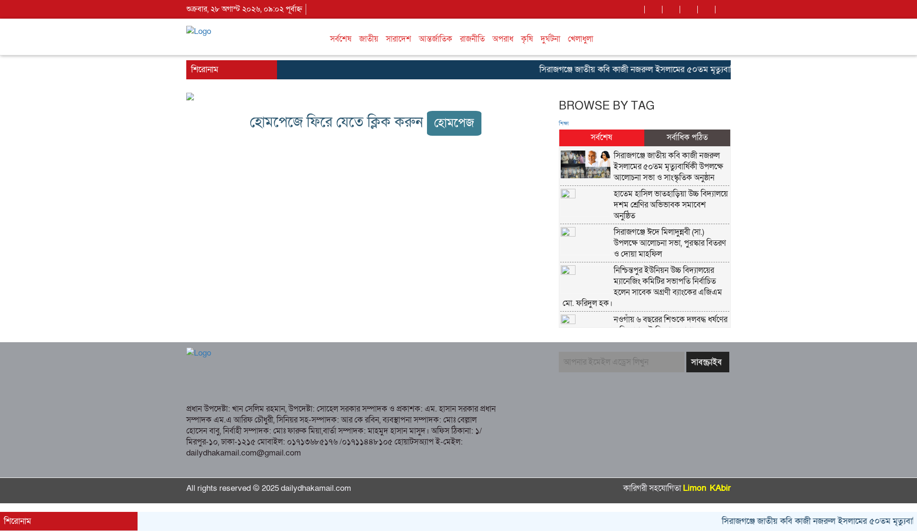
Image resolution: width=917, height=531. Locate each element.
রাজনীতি (472, 38)
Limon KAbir (707, 488)
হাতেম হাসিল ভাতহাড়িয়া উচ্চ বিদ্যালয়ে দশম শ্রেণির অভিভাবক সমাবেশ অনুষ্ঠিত (671, 204)
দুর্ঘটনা (550, 38)
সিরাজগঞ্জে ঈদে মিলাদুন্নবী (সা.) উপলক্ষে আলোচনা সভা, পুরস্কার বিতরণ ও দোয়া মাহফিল (670, 243)
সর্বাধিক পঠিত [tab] (687, 137)
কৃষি (527, 38)
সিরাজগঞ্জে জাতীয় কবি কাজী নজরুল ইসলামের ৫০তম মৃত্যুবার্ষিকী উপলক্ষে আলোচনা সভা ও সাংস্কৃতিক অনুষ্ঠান (702, 69)
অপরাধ (502, 38)
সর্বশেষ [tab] (601, 137)
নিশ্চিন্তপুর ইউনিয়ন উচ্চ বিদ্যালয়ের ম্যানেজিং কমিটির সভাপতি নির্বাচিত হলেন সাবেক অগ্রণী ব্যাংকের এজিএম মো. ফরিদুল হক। (642, 287)
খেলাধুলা (580, 38)
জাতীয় (368, 38)
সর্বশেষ (341, 38)
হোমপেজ (454, 123)
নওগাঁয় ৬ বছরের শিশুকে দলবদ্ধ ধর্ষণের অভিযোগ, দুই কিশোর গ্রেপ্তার (670, 325)
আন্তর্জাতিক (435, 38)
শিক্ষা (564, 123)
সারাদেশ (398, 38)
